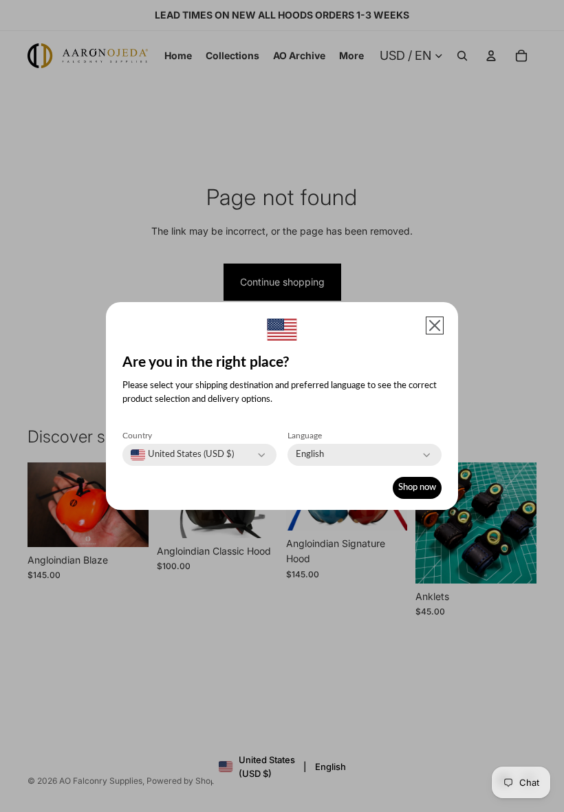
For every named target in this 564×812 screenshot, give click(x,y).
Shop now (417, 487)
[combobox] (182, 455)
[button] (435, 325)
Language (305, 435)
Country (137, 435)
